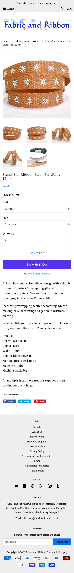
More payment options (37, 273)
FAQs (37, 460)
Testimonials (37, 470)
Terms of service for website (37, 456)
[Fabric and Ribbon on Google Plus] (41, 486)
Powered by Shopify (56, 552)
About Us (37, 431)
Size (5, 218)
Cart (68, 8)
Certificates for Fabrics (37, 465)
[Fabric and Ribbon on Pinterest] (32, 486)
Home (6, 41)
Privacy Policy (37, 451)
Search (37, 427)
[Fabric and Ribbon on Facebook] (25, 486)
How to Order (37, 436)
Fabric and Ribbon (35, 552)
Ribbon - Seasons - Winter (27, 41)
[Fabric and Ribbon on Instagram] (50, 486)
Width (6, 202)
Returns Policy (37, 446)
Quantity (8, 233)
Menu (10, 8)
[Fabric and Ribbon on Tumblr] (58, 486)
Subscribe (62, 542)
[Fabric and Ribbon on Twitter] (16, 486)
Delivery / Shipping (37, 441)
